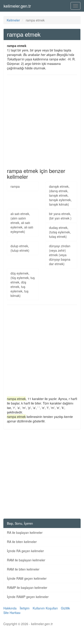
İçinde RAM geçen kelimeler (27, 578)
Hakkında (10, 608)
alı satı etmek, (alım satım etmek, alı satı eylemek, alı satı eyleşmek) (22, 222)
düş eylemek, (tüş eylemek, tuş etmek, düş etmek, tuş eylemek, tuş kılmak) (23, 284)
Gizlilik (65, 608)
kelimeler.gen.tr (17, 6)
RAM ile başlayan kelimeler (26, 560)
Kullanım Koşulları (45, 608)
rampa (15, 186)
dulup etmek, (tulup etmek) (20, 248)
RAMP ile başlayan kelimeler (27, 587)
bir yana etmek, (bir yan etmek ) (60, 215)
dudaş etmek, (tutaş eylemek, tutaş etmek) (60, 232)
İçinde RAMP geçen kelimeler (28, 596)
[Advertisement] (42, 121)
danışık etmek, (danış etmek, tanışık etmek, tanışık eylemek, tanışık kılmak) (60, 195)
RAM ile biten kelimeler (23, 569)
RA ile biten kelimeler (22, 541)
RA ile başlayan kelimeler (25, 532)
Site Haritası (11, 612)
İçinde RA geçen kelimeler (25, 551)
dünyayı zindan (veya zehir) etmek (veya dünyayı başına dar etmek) (59, 255)
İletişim (25, 608)
